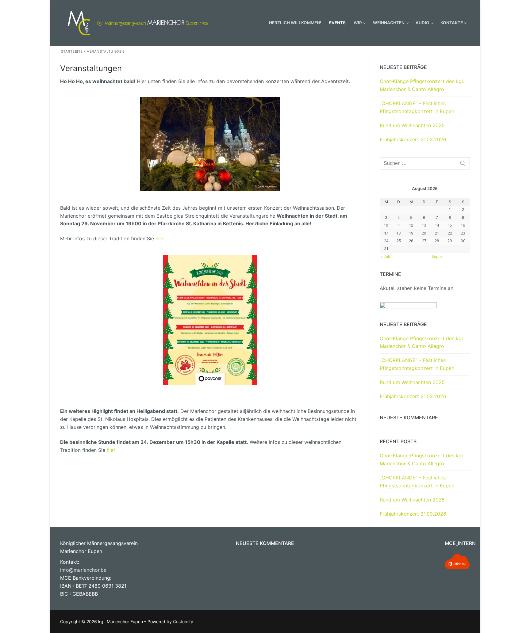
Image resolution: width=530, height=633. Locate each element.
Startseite (72, 51)
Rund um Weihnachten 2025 (412, 125)
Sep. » (437, 256)
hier (160, 238)
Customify (183, 621)
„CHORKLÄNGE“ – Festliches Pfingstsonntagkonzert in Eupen (417, 107)
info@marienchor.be (83, 570)
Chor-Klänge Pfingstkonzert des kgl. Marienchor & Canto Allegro (422, 85)
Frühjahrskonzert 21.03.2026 (413, 139)
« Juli (385, 256)
